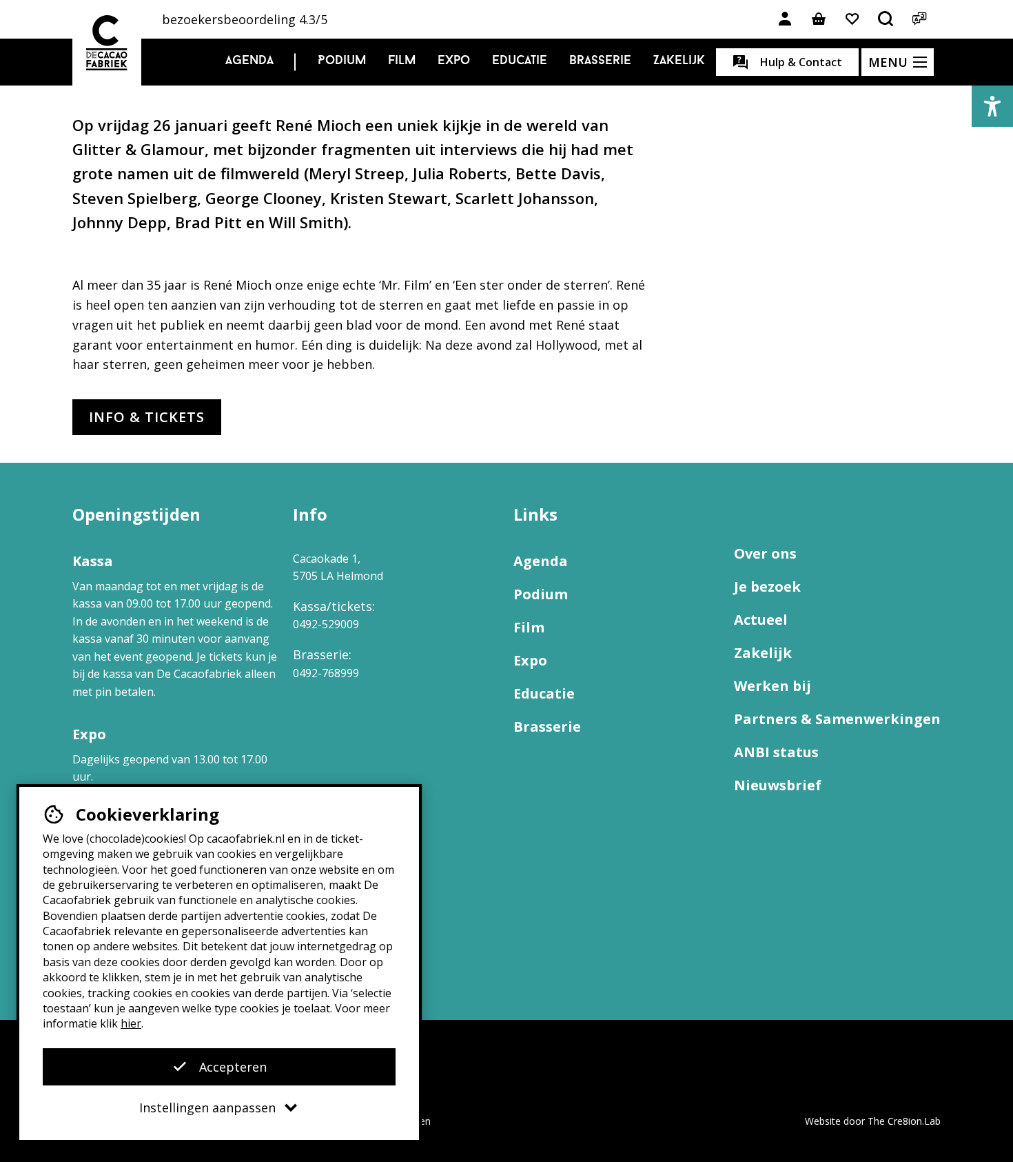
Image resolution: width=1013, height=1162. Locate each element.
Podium (342, 61)
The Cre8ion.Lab (904, 1121)
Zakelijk (679, 61)
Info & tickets (147, 417)
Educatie (519, 61)
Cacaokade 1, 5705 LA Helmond (338, 567)
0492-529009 (326, 624)
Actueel (761, 619)
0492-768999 (326, 673)
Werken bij (772, 686)
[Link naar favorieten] (852, 19)
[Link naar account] (785, 19)
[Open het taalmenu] (920, 19)
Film (402, 61)
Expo (454, 61)
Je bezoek (767, 586)
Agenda (249, 61)
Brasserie (600, 61)
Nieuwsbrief (777, 785)
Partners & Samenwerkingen (837, 719)
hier (131, 1023)
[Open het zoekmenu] (886, 19)
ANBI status (776, 752)
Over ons (765, 553)
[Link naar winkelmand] (818, 19)
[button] (992, 106)
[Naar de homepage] (106, 43)
